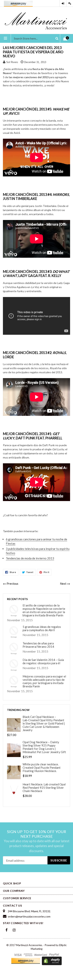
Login (63, 3)
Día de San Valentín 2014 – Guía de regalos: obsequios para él (43, 661)
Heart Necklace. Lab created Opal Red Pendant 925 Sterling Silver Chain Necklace (44, 788)
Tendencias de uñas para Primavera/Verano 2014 (38, 645)
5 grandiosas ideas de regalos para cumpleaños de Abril (42, 628)
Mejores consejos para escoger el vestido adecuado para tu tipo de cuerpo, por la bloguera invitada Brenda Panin (44, 681)
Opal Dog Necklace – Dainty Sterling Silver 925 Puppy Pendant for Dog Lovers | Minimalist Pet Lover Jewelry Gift (44, 747)
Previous (12, 583)
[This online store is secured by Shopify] (51, 960)
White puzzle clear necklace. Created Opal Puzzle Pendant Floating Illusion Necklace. (42, 768)
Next (63, 583)
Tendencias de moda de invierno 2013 (30, 558)
